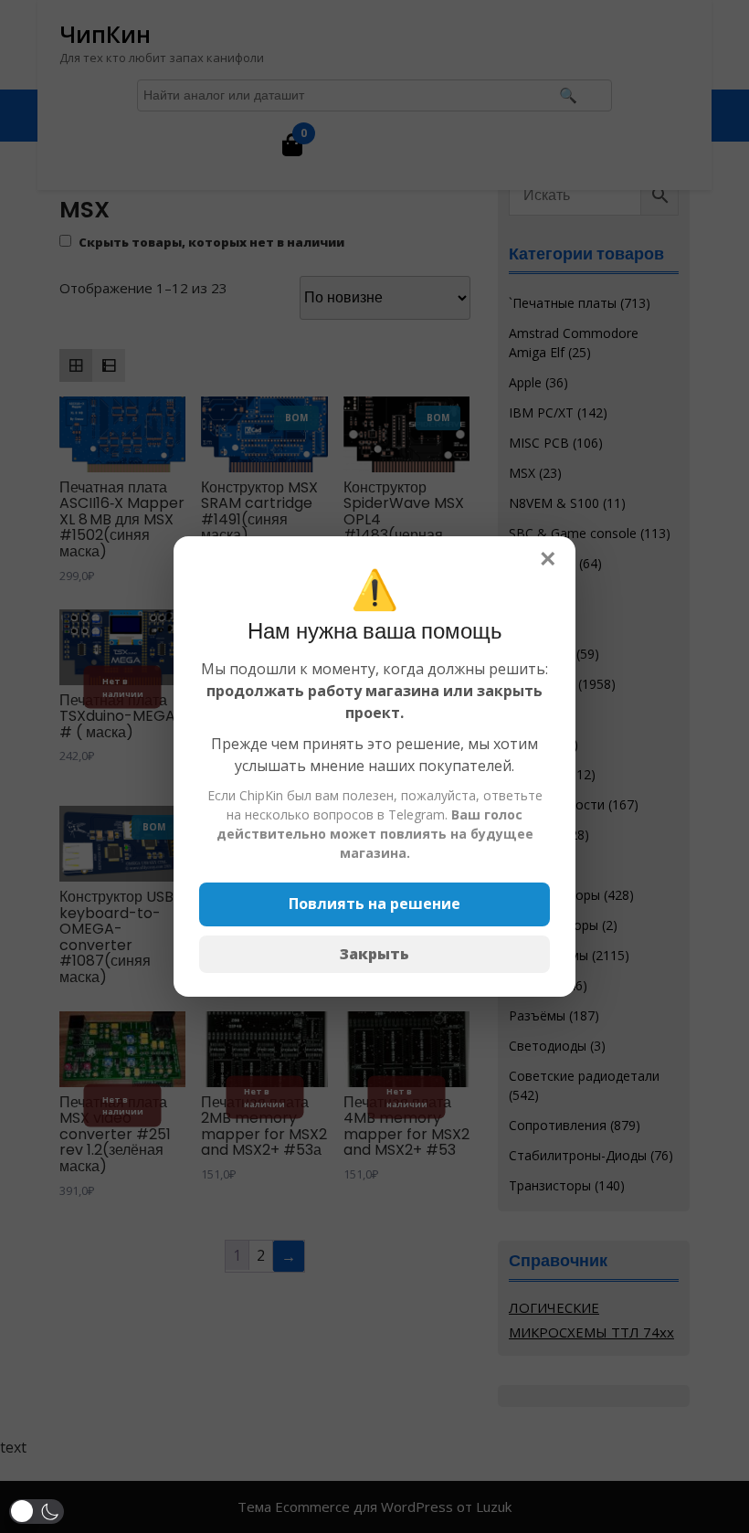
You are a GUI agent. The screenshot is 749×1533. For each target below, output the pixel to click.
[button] (36, 1511)
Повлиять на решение (374, 903)
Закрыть (374, 954)
